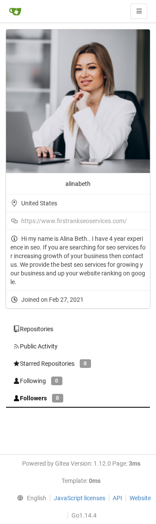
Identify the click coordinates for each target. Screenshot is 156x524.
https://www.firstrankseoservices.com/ (74, 220)
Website (140, 498)
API (117, 498)
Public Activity (39, 346)
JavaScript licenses (79, 498)
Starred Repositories (53, 363)
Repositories (36, 329)
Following (39, 380)
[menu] (29, 498)
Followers (39, 398)
